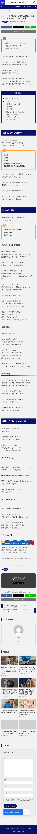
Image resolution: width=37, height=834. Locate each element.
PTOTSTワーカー (12, 114)
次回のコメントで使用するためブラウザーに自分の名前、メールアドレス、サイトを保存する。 (19, 799)
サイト (5, 793)
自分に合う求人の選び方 (13, 98)
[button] (6, 27)
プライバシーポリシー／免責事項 (22, 828)
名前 (5, 780)
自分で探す (10, 106)
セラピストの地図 (18, 2)
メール (5, 786)
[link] (18, 641)
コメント (6, 758)
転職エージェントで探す (14, 104)
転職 (5, 21)
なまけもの (18, 637)
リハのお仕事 (11, 119)
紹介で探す (10, 109)
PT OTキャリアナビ (13, 117)
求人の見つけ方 (10, 101)
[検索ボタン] (34, 2)
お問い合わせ (9, 828)
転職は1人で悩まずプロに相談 (14, 112)
